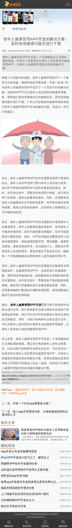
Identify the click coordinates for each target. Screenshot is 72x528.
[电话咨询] (27, 522)
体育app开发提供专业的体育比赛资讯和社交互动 (30, 481)
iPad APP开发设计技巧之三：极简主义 (25, 457)
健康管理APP (22, 389)
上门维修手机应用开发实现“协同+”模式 (25, 494)
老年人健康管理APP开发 (25, 304)
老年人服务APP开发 (42, 389)
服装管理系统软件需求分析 (17, 487)
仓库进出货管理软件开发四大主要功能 (24, 469)
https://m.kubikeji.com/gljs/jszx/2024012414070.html (26, 376)
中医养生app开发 (17, 393)
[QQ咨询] (45, 522)
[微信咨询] (63, 522)
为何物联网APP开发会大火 (18, 500)
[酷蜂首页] (9, 522)
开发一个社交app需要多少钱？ (32, 403)
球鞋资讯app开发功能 (14, 475)
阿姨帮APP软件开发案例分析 (19, 463)
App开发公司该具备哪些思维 (19, 451)
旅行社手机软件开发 (13, 506)
